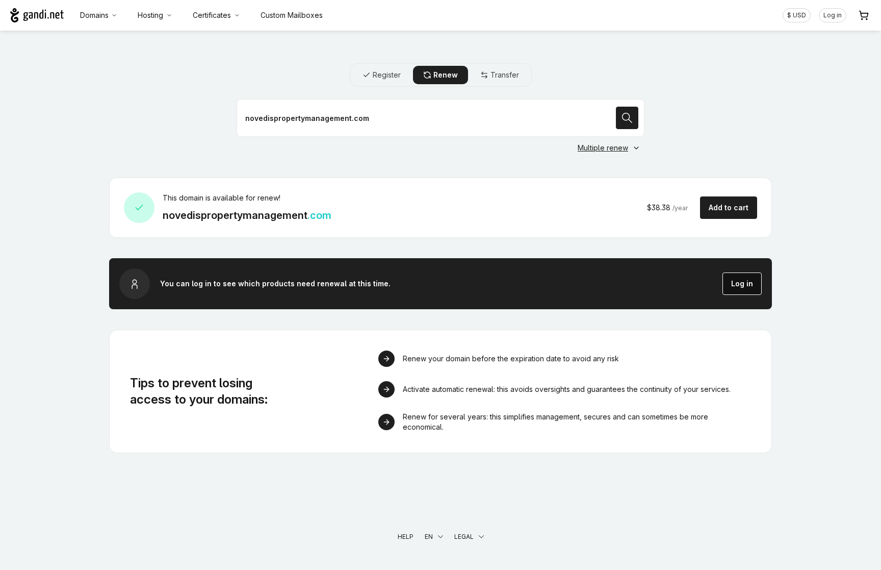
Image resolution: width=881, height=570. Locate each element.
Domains (94, 15)
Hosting (150, 15)
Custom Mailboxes (292, 15)
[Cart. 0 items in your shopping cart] (863, 15)
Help (405, 536)
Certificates (212, 15)
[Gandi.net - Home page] (37, 15)
